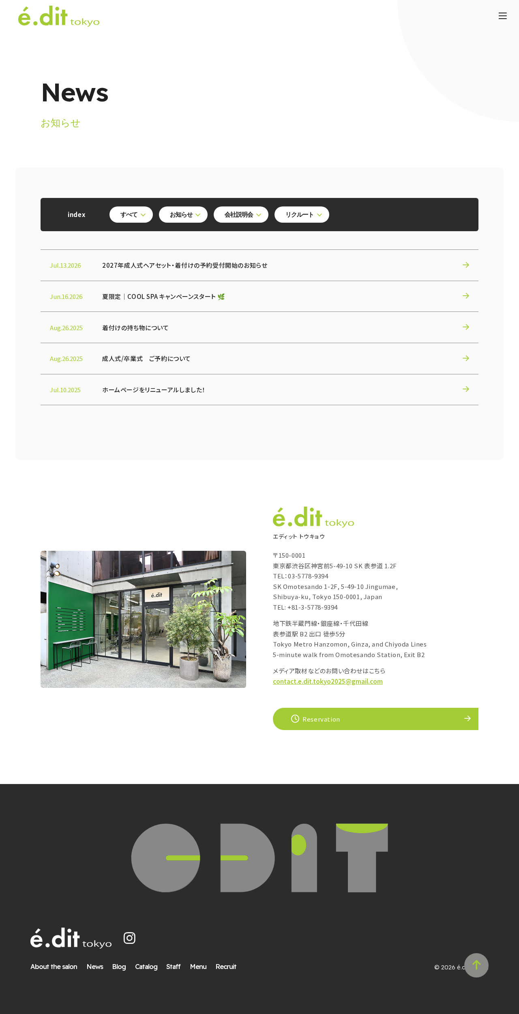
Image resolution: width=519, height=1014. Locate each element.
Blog (119, 966)
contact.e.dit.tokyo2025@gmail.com (328, 681)
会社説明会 (239, 214)
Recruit (225, 966)
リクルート (299, 214)
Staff (173, 966)
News (94, 966)
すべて (128, 214)
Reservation (321, 719)
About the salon (53, 966)
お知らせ (181, 214)
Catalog (146, 966)
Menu (198, 966)
